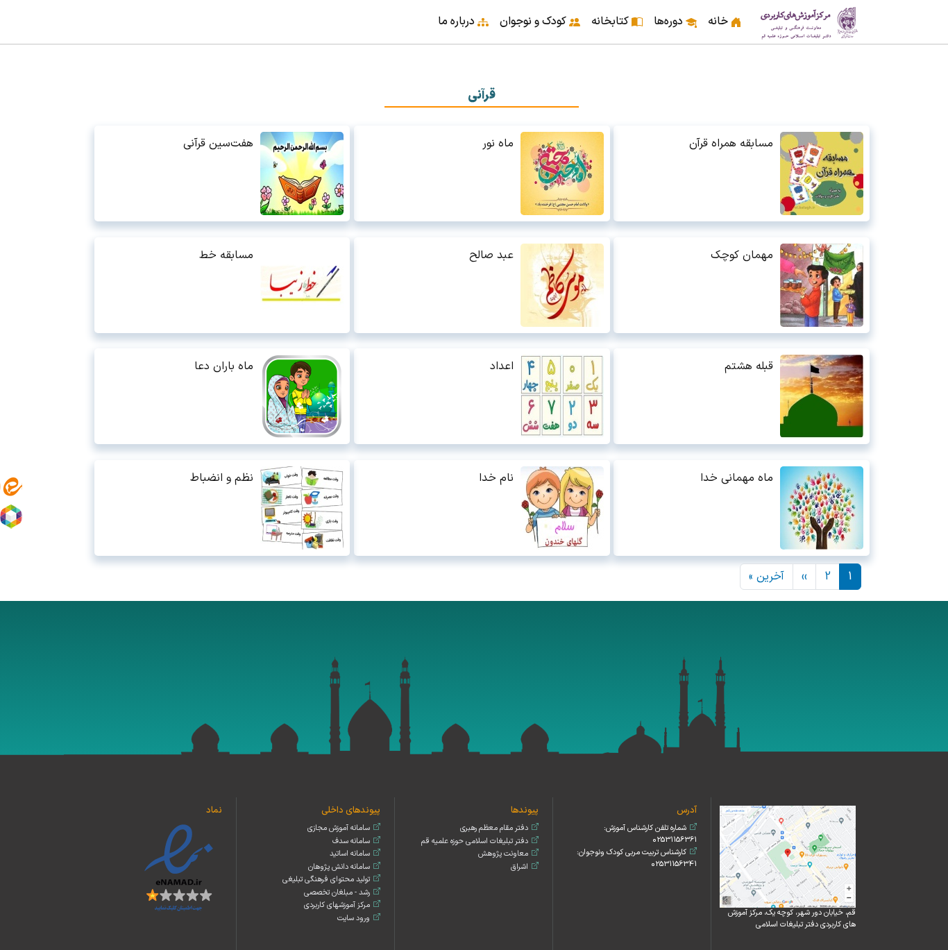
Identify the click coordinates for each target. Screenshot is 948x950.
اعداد (502, 366)
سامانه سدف (351, 841)
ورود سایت (353, 918)
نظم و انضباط (221, 478)
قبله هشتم (749, 366)
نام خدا (496, 478)
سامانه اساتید (350, 854)
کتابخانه (610, 21)
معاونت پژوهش (503, 854)
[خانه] (810, 22)
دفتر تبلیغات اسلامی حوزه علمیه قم (474, 841)
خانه (718, 21)
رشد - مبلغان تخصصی (337, 893)
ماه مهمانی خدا (736, 478)
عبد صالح (491, 255)
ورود (100, 12)
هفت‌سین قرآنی (218, 143)
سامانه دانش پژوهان (339, 867)
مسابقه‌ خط (226, 255)
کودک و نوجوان (533, 21)
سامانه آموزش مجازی (338, 828)
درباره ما (456, 21)
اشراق (519, 867)
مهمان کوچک (742, 255)
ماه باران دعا (223, 366)
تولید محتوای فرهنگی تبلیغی (326, 879)
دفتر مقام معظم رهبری (494, 828)
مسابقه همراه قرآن (731, 143)
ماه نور (498, 143)
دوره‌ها (668, 21)
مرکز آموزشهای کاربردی (337, 905)
